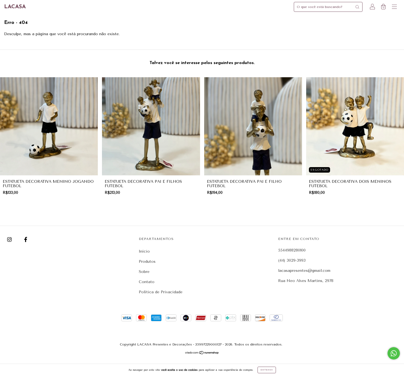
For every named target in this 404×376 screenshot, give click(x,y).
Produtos (147, 261)
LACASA (15, 7)
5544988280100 (292, 250)
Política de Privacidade (160, 292)
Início (144, 251)
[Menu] (394, 7)
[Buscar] (357, 7)
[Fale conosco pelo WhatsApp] (394, 353)
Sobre (144, 271)
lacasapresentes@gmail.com (304, 270)
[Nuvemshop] (202, 353)
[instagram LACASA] (10, 239)
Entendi (267, 370)
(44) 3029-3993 (292, 260)
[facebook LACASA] (25, 239)
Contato (146, 282)
